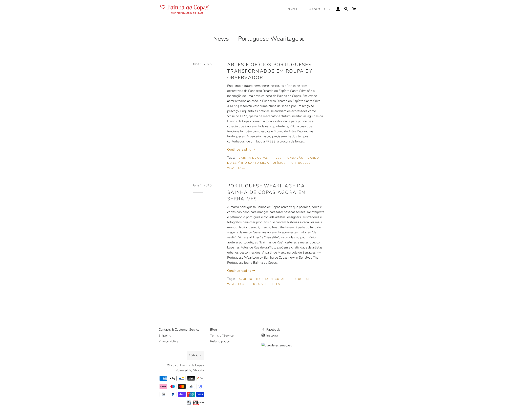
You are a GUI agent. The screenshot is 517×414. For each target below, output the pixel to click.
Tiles (275, 284)
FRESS (277, 158)
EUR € (193, 355)
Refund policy (220, 341)
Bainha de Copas (253, 158)
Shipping (165, 335)
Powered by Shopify (189, 370)
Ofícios (279, 163)
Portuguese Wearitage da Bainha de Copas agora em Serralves (266, 192)
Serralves (259, 284)
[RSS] (302, 39)
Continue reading (239, 149)
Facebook (273, 329)
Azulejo (245, 279)
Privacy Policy (168, 341)
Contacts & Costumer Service (179, 329)
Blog (213, 329)
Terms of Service (221, 335)
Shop (293, 9)
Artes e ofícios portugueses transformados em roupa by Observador (269, 71)
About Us (318, 9)
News (221, 39)
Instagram (273, 335)
